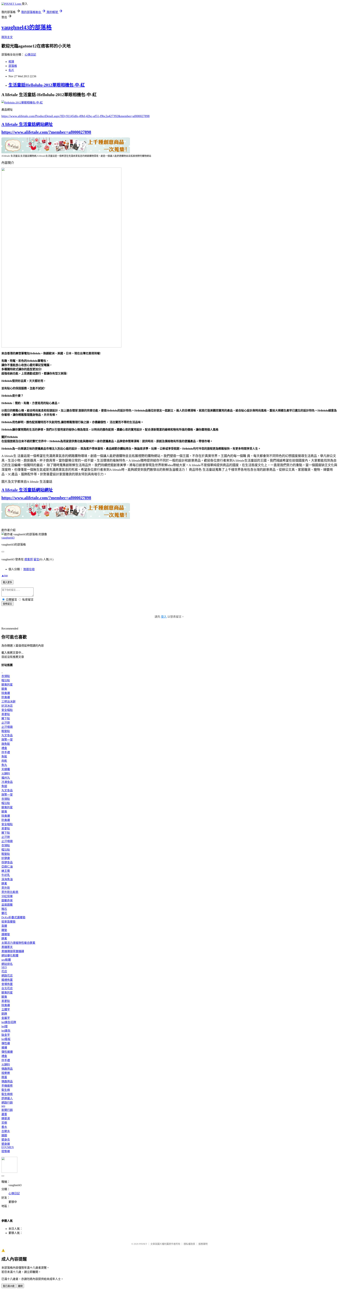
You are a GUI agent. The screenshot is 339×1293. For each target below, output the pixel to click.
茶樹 (4, 1122)
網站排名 (7, 963)
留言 (36, 559)
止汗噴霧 (7, 726)
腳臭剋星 (7, 684)
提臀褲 (5, 1151)
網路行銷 (7, 1102)
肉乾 (4, 760)
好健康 (5, 858)
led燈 (4, 1026)
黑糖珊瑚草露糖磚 (12, 951)
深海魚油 (7, 879)
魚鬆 (4, 756)
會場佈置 (7, 984)
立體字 (5, 1009)
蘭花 (4, 913)
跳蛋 (4, 1077)
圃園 (4, 1135)
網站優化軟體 (9, 955)
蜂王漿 (5, 870)
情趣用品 (7, 1068)
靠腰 (4, 925)
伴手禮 (5, 752)
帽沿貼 (5, 680)
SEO (4, 967)
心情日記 (30, 54)
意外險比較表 (9, 892)
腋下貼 (5, 718)
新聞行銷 (7, 1110)
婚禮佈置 (7, 979)
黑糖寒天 (7, 947)
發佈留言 (7, 603)
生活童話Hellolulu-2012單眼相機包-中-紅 (46, 85)
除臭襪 (5, 693)
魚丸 (4, 765)
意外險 (5, 887)
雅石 (4, 908)
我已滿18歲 (8, 1286)
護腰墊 (5, 934)
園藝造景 (7, 900)
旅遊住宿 (29, 569)
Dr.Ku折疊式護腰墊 (13, 917)
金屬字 (5, 1017)
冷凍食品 (7, 781)
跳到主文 (7, 37)
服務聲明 (203, 1244)
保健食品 (7, 862)
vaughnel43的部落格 (26, 27)
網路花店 (7, 975)
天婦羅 (5, 769)
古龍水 (5, 1131)
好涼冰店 (7, 705)
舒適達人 (7, 1098)
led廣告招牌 (8, 1022)
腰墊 (4, 930)
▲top (4, 575)
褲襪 (4, 1047)
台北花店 (7, 988)
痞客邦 (28, 559)
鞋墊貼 (5, 731)
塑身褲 (5, 1143)
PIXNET (143, 1244)
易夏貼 (5, 714)
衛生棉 (5, 1089)
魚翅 (4, 786)
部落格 (12, 65)
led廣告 (5, 1030)
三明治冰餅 (8, 701)
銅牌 (4, 1013)
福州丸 (5, 777)
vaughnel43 (7, 537)
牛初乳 (5, 875)
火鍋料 (5, 773)
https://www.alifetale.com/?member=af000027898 (46, 132)
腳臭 (4, 688)
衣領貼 (5, 676)
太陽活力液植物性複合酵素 (18, 942)
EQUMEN (7, 1147)
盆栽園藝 (7, 904)
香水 (4, 1126)
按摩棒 (5, 1072)
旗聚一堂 (7, 739)
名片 (11, 70)
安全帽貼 (7, 709)
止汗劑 (5, 722)
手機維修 (7, 1085)
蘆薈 (4, 1114)
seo (3, 1105)
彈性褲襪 (7, 1051)
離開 (20, 1286)
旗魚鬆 (5, 743)
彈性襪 (5, 1043)
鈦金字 (5, 1034)
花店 (4, 971)
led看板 (5, 1039)
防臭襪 (5, 697)
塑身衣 (5, 1139)
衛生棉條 (7, 1094)
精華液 (5, 1118)
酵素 (4, 883)
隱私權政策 (189, 1244)
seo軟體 (6, 959)
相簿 (11, 61)
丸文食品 (7, 735)
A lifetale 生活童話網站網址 (27, 124)
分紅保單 (7, 896)
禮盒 (4, 748)
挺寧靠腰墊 (8, 921)
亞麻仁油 (7, 866)
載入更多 (7, 582)
